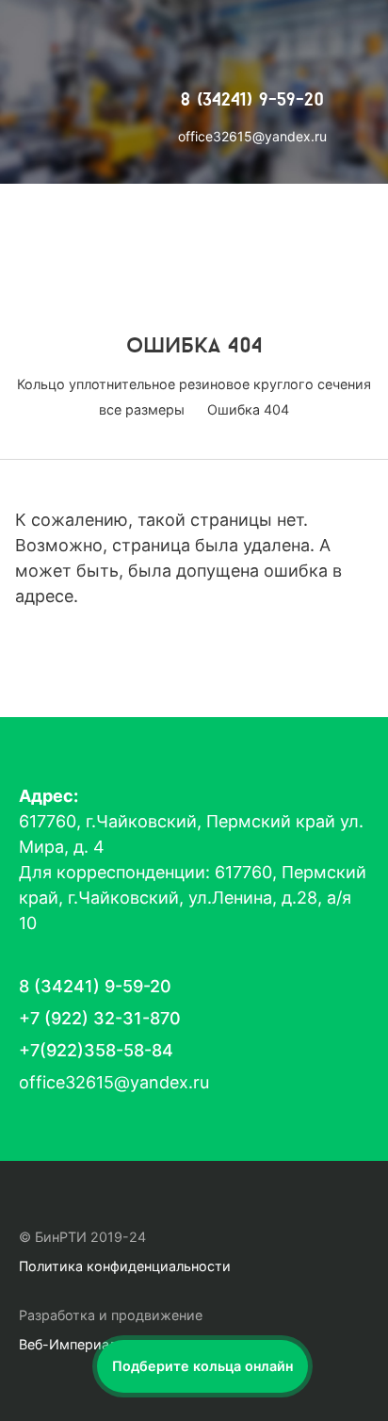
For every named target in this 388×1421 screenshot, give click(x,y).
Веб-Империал (68, 1344)
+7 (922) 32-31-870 (100, 1018)
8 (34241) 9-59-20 (252, 100)
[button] (202, 1366)
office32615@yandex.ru (252, 136)
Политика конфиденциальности (125, 1266)
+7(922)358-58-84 (96, 1050)
